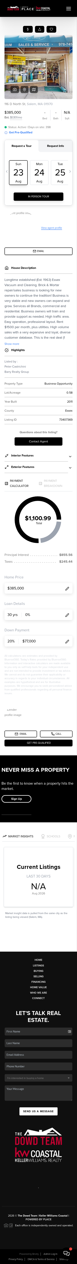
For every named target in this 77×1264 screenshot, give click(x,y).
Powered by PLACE (38, 1219)
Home (38, 960)
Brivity (35, 1254)
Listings (38, 965)
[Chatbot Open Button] (67, 1253)
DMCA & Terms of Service (41, 1259)
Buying (38, 971)
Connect (38, 998)
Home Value (38, 987)
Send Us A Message (38, 1111)
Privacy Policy (16, 1259)
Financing (38, 982)
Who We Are (38, 992)
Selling (38, 976)
